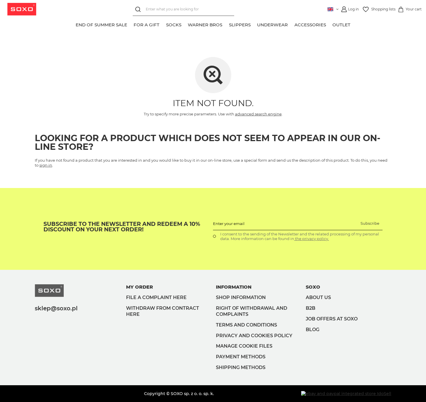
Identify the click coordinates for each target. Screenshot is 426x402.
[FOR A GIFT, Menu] (162, 24)
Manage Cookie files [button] (244, 346)
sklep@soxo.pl (56, 308)
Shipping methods (240, 367)
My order (139, 287)
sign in (45, 165)
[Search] (139, 9)
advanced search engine (258, 114)
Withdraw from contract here (162, 311)
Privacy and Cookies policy (254, 335)
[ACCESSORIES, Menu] (329, 24)
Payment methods (240, 356)
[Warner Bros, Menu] (225, 24)
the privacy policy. (311, 238)
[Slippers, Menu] (253, 24)
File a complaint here (156, 297)
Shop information (241, 297)
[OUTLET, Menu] (353, 24)
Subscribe (370, 223)
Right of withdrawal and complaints (251, 311)
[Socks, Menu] (184, 24)
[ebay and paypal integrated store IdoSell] (346, 393)
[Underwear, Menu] (291, 24)
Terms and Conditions (246, 325)
